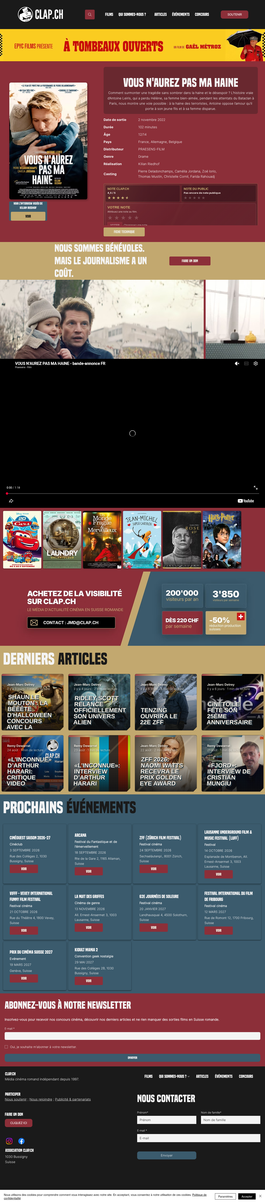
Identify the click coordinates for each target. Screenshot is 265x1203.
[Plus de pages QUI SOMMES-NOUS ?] (148, 15)
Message (144, 1148)
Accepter (247, 1196)
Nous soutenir (16, 1099)
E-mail (10, 1028)
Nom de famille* (211, 1112)
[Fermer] (260, 1196)
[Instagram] (9, 1141)
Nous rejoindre (40, 1099)
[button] (124, 231)
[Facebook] (21, 1141)
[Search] (90, 14)
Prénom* (142, 1112)
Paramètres (225, 1196)
